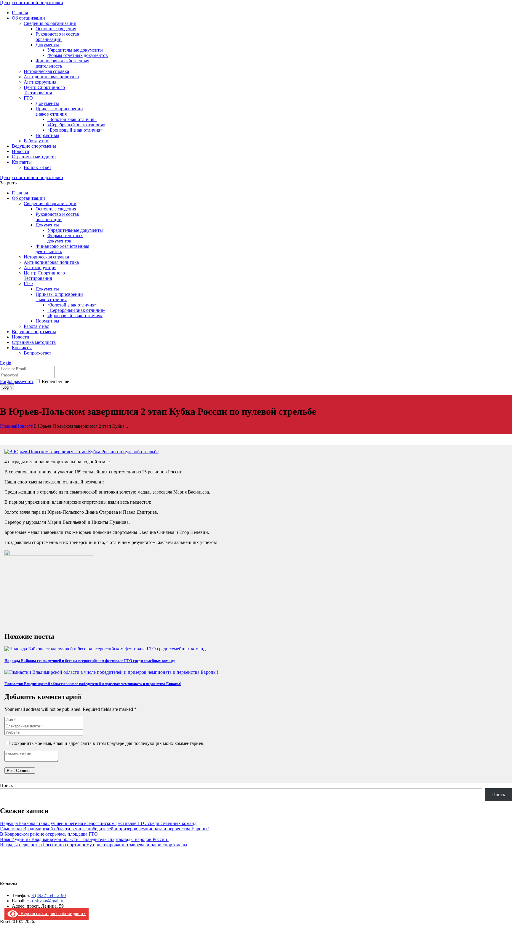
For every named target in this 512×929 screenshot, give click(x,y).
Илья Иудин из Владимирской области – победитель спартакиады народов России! (84, 839)
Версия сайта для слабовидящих (52, 913)
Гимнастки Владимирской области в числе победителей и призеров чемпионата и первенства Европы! (92, 683)
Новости (24, 426)
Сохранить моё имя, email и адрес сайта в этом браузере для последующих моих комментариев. (108, 743)
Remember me (55, 381)
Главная (8, 426)
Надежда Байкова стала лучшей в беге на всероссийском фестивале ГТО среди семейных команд (89, 660)
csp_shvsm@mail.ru (46, 900)
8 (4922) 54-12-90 (48, 895)
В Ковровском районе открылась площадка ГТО (49, 834)
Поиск (6, 785)
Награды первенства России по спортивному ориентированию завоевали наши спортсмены (93, 844)
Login (5, 362)
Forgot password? (16, 381)
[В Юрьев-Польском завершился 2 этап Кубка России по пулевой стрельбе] (81, 451)
